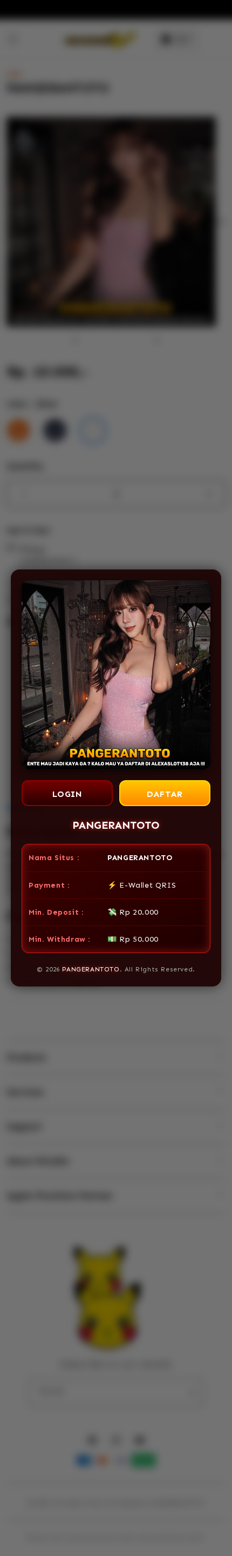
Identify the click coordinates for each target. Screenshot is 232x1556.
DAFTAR (165, 794)
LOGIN (67, 794)
